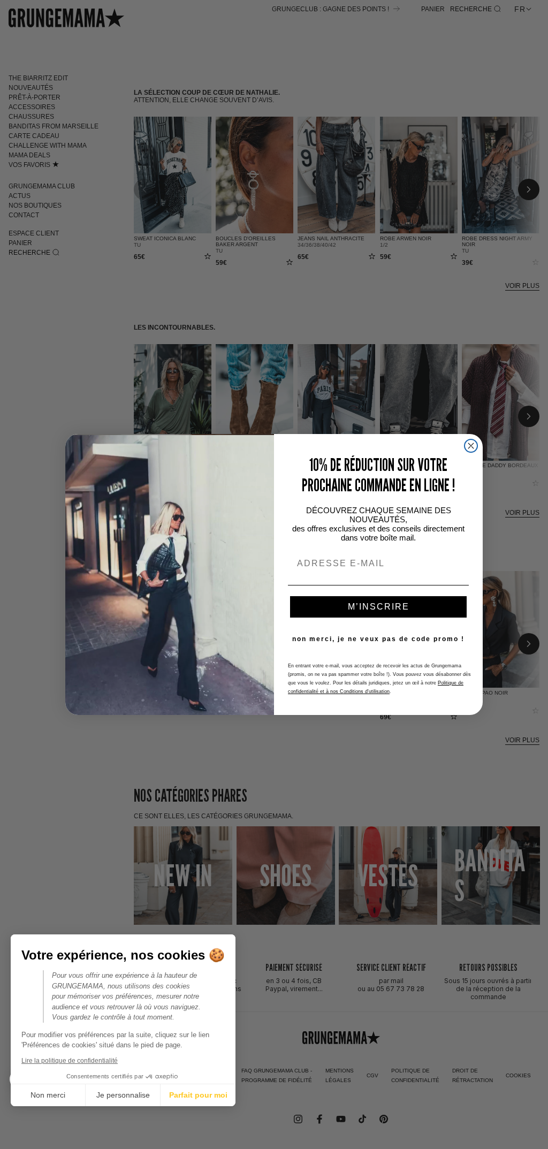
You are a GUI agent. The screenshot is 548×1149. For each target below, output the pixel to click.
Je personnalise (123, 1095)
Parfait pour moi (198, 1095)
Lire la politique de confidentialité (69, 1060)
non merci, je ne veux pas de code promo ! (378, 639)
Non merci (48, 1095)
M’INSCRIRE (378, 606)
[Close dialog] (471, 445)
